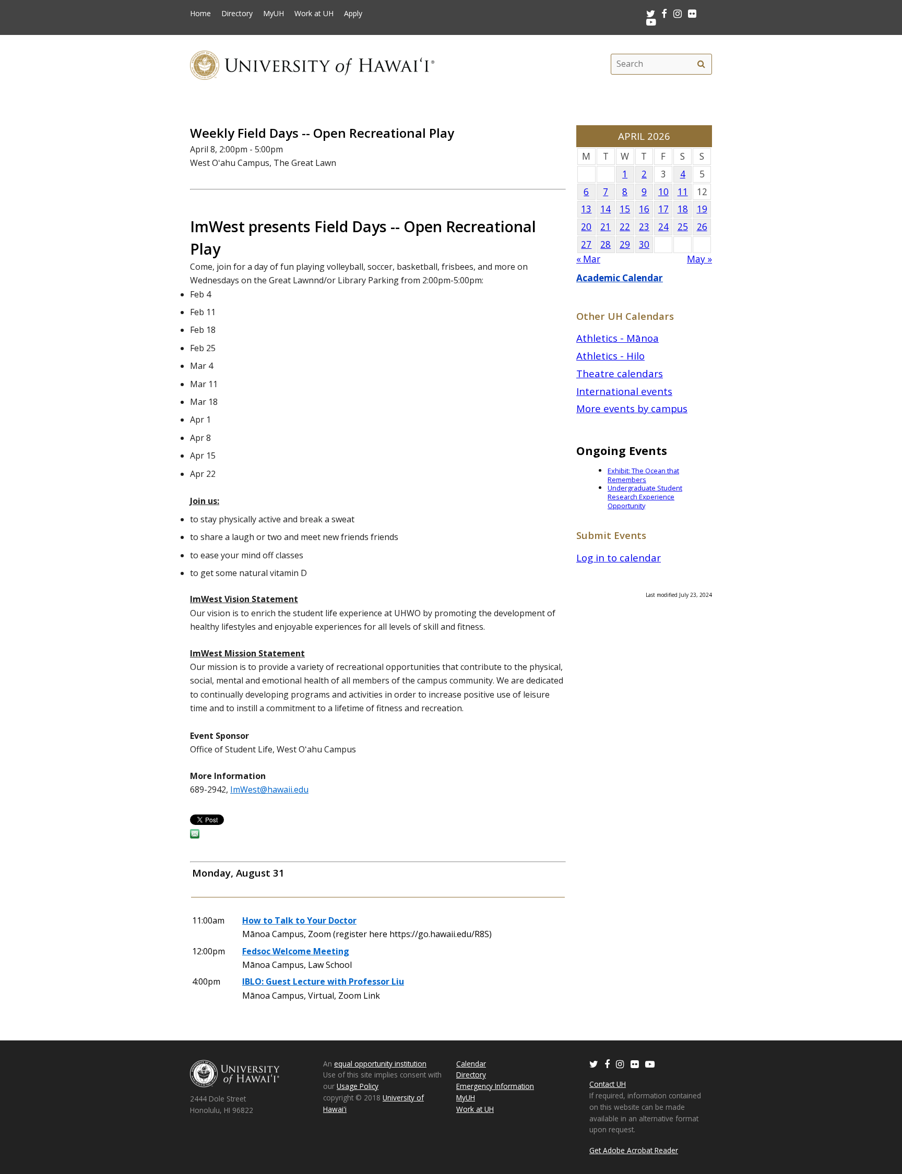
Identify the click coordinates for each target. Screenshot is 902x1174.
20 (586, 227)
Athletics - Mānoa (617, 337)
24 (663, 227)
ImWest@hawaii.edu (269, 789)
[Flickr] (635, 1064)
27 (586, 244)
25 (683, 227)
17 (663, 209)
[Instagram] (620, 1064)
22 (625, 227)
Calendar (471, 1064)
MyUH (273, 13)
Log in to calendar (618, 557)
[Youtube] (651, 22)
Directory (237, 13)
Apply (353, 13)
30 (644, 244)
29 (625, 244)
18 (683, 209)
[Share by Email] (194, 835)
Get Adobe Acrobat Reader (633, 1150)
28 (605, 244)
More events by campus (631, 408)
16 (644, 209)
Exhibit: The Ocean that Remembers (643, 475)
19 (702, 209)
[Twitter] (593, 1064)
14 (605, 209)
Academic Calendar (619, 278)
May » (699, 259)
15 (625, 209)
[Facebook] (607, 1064)
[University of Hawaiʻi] (312, 64)
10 (663, 192)
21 (605, 227)
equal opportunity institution (380, 1064)
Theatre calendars (619, 373)
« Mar (588, 259)
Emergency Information (495, 1086)
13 (586, 209)
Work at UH (314, 13)
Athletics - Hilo (610, 355)
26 (702, 227)
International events (624, 391)
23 (644, 227)
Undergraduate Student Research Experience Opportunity (645, 496)
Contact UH (607, 1084)
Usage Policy (357, 1086)
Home (200, 13)
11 (683, 192)
